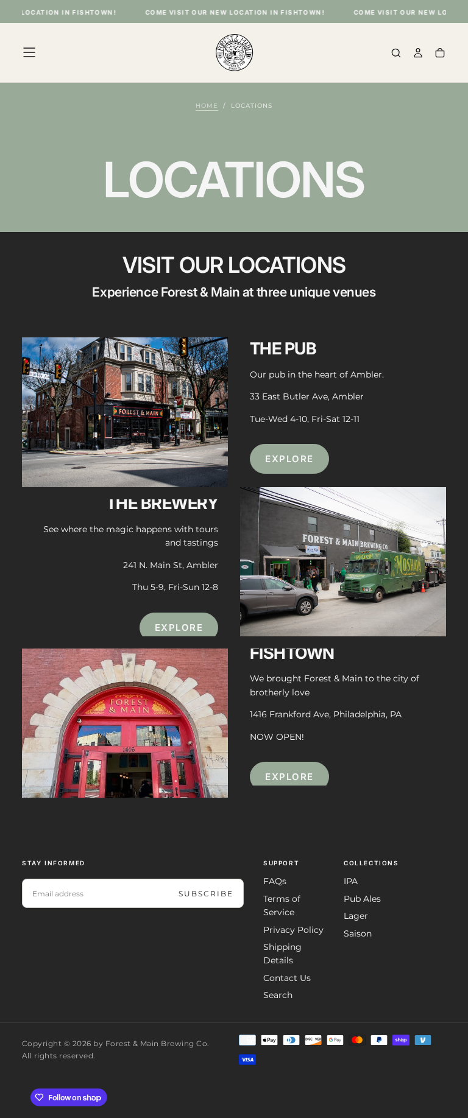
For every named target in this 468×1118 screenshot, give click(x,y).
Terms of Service (281, 905)
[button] (29, 52)
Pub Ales (362, 898)
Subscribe (206, 893)
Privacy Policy (293, 929)
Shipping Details (282, 953)
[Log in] (418, 54)
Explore (289, 459)
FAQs (274, 881)
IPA (351, 881)
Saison (358, 933)
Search (277, 995)
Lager (356, 915)
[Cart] (440, 54)
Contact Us (287, 977)
